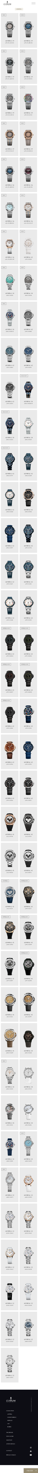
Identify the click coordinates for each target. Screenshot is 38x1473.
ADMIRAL (9, 1414)
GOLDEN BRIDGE (11, 1417)
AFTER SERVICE (10, 1444)
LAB (8, 1423)
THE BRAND (9, 1432)
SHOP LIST (9, 1440)
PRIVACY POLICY (11, 1455)
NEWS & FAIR (10, 1436)
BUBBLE (9, 1426)
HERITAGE (9, 1420)
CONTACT (9, 1450)
